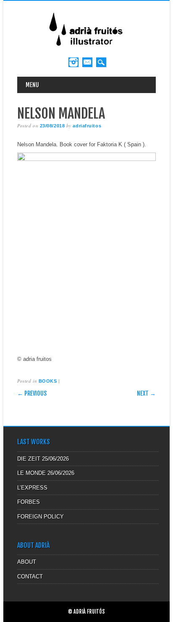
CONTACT (30, 576)
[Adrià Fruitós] (86, 49)
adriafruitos (87, 125)
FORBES (28, 502)
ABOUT (26, 562)
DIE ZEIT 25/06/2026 (43, 459)
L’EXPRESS (32, 488)
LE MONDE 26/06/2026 (45, 473)
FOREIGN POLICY (40, 516)
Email (87, 62)
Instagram (73, 62)
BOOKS (48, 381)
